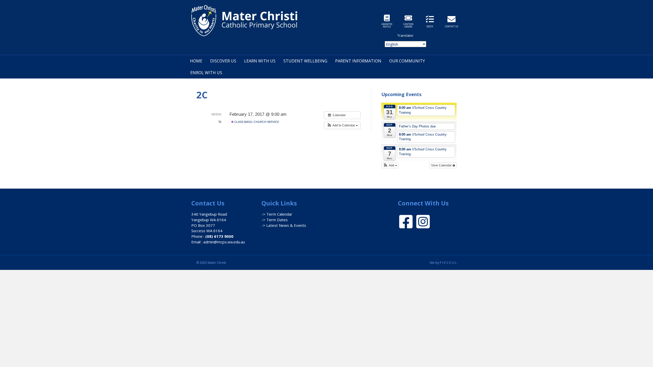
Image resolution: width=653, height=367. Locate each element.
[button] (342, 125)
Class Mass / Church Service (256, 121)
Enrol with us (206, 72)
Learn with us (259, 61)
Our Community (407, 61)
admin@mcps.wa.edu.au (224, 241)
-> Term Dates (274, 219)
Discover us (223, 61)
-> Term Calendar (276, 214)
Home (196, 61)
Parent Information (358, 61)
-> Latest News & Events (283, 225)
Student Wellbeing (305, 61)
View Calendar (442, 165)
